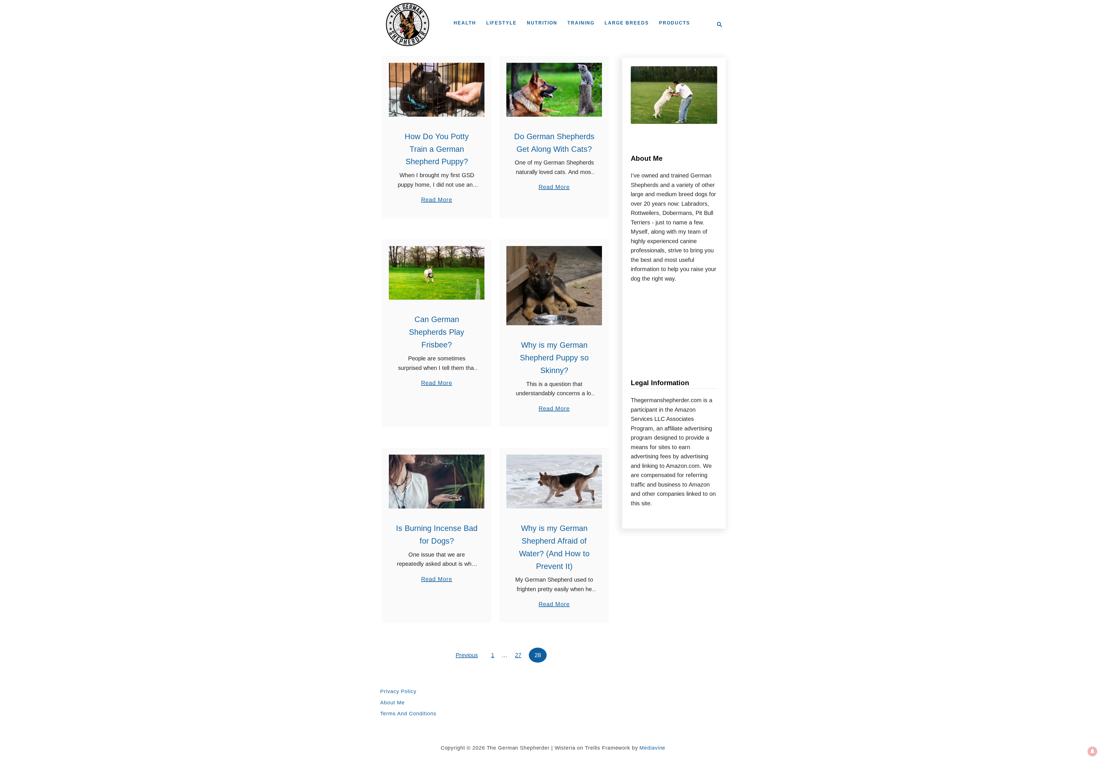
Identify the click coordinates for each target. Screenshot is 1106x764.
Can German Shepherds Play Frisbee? (436, 332)
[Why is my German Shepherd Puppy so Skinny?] (554, 285)
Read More (436, 200)
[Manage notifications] (1092, 751)
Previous (467, 655)
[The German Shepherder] (407, 24)
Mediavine (652, 748)
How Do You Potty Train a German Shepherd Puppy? (437, 149)
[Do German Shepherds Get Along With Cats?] (554, 90)
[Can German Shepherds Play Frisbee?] (436, 273)
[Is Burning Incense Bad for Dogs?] (436, 481)
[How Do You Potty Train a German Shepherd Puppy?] (436, 90)
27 (518, 655)
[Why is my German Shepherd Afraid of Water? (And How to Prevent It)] (554, 481)
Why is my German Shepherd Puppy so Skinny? (554, 358)
